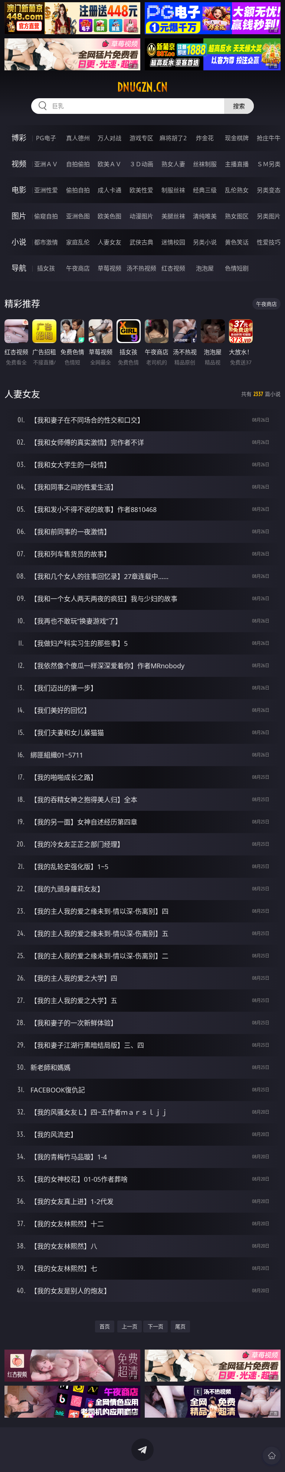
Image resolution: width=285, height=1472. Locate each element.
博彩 (19, 138)
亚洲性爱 (46, 190)
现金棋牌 (237, 138)
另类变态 (269, 190)
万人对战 (109, 138)
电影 (19, 190)
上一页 (129, 1326)
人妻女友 (109, 242)
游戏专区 (141, 138)
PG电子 (46, 138)
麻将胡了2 (173, 138)
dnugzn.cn (142, 87)
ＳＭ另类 (269, 164)
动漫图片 (141, 216)
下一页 (155, 1326)
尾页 (180, 1326)
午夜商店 (78, 268)
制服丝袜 (173, 190)
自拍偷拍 (78, 164)
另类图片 (269, 216)
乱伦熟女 (237, 190)
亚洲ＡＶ (46, 164)
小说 (19, 242)
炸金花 (205, 138)
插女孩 (46, 268)
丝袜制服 (205, 164)
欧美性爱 (141, 190)
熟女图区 (237, 216)
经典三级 (205, 190)
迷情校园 (173, 242)
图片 (19, 216)
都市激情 (46, 242)
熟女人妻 (173, 164)
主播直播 (237, 164)
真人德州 (78, 138)
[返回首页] (272, 1456)
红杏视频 (173, 268)
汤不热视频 (141, 268)
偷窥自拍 (46, 216)
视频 (19, 164)
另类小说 (205, 242)
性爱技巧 (269, 242)
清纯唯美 (205, 216)
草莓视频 (109, 268)
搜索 (239, 106)
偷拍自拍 (78, 190)
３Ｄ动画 (141, 164)
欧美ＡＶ (109, 164)
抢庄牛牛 (269, 138)
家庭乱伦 (78, 242)
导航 (19, 268)
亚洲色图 (78, 216)
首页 (104, 1326)
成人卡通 (109, 190)
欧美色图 (109, 216)
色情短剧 (237, 268)
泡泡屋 (205, 268)
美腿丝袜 (173, 216)
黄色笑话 (237, 242)
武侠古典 (141, 242)
